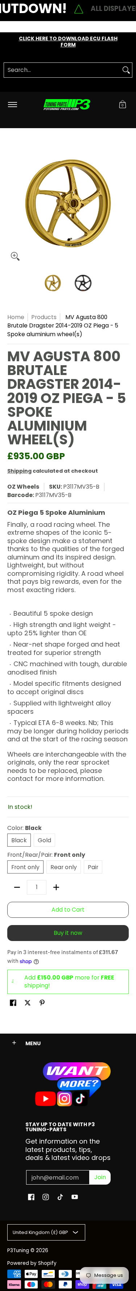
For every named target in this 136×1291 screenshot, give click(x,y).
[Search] (126, 70)
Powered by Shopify (32, 1263)
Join (100, 1177)
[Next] (124, 203)
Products (44, 317)
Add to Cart (68, 909)
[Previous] (12, 203)
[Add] (56, 887)
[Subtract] (17, 887)
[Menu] (12, 105)
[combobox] (62, 70)
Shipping (19, 471)
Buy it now (68, 933)
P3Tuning (18, 1250)
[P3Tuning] (66, 104)
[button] (122, 105)
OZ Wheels (23, 486)
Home (15, 317)
